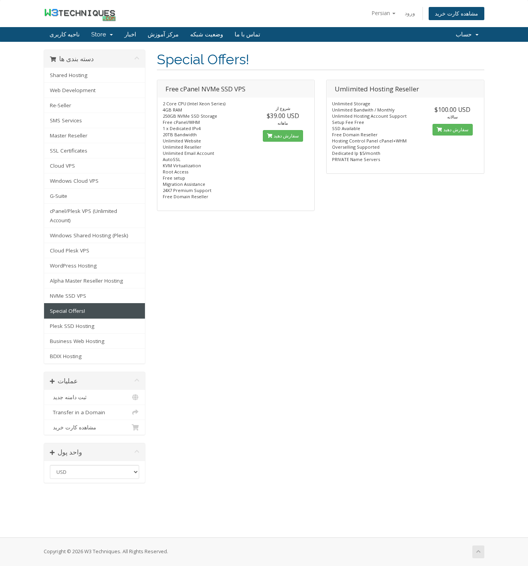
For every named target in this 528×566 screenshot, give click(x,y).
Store (100, 34)
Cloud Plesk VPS (69, 250)
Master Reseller (68, 135)
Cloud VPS (62, 165)
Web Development (72, 90)
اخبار (130, 34)
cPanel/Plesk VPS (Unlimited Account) (83, 216)
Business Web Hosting (77, 341)
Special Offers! (67, 310)
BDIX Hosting (66, 356)
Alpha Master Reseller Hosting (86, 280)
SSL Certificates (68, 150)
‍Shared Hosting (68, 75)
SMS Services (66, 120)
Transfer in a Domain (77, 412)
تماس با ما (247, 34)
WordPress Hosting (73, 265)
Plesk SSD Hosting (72, 325)
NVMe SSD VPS (68, 295)
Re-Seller (60, 105)
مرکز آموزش (163, 34)
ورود (410, 13)
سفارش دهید (286, 135)
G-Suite (58, 195)
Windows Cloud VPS (74, 180)
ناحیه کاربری (64, 34)
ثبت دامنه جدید (68, 397)
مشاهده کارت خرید (456, 13)
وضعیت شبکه (206, 34)
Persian (381, 13)
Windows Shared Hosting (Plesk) (89, 235)
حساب (465, 34)
